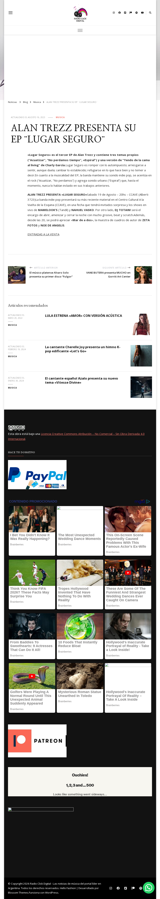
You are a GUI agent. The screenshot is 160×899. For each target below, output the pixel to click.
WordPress (51, 892)
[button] (149, 888)
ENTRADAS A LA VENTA (43, 234)
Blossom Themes (18, 892)
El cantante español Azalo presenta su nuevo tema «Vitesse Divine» (81, 380)
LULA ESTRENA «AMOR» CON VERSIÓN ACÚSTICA (83, 315)
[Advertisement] (80, 66)
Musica (60, 117)
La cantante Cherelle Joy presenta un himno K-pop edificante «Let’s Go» (82, 349)
